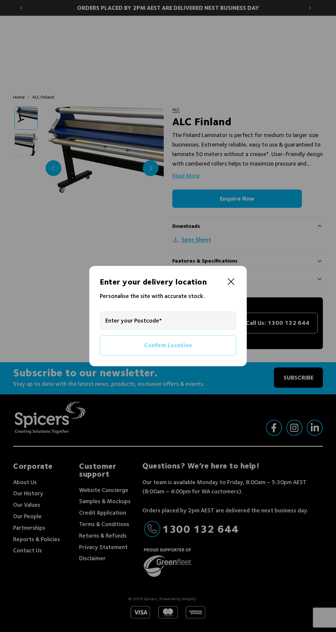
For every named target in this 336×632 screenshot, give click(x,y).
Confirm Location (168, 345)
